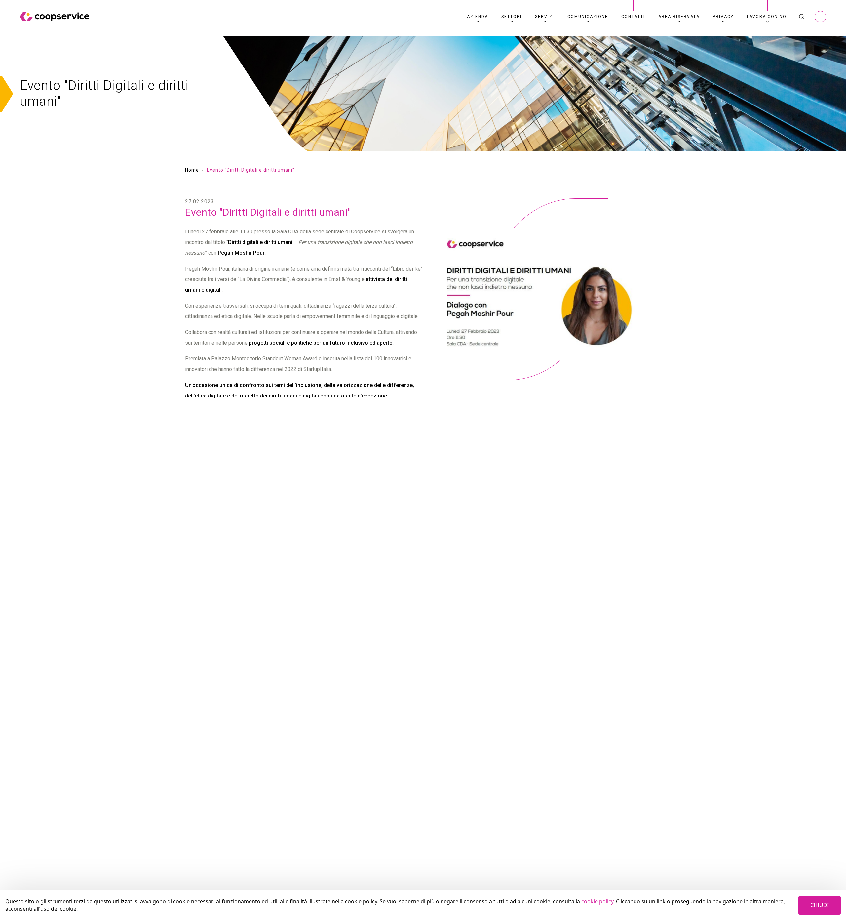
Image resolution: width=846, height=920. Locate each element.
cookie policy (597, 901)
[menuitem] (477, 17)
